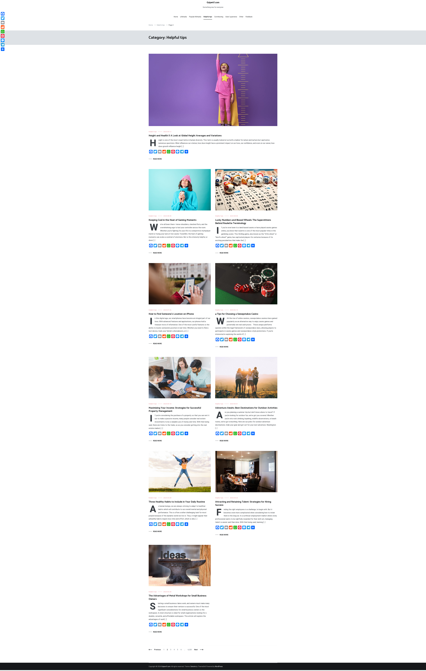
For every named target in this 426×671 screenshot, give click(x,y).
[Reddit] (2, 27)
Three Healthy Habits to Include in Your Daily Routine (177, 502)
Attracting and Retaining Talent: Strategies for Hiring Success (243, 503)
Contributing (218, 17)
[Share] (2, 49)
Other (241, 17)
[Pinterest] (2, 36)
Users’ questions (231, 17)
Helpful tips (207, 17)
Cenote (193, 666)
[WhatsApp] (2, 31)
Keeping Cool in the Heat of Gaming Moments (172, 220)
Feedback (249, 17)
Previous (157, 650)
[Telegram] (2, 45)
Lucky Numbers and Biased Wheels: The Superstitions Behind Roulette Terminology (243, 221)
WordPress (219, 666)
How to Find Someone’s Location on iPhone (171, 314)
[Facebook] (2, 14)
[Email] (2, 22)
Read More (157, 159)
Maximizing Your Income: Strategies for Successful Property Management (175, 409)
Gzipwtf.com (213, 2)
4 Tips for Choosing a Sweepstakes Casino (236, 314)
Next (196, 650)
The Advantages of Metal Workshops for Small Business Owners (177, 597)
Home (176, 17)
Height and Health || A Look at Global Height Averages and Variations (185, 136)
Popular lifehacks (195, 17)
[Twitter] (2, 18)
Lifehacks (183, 17)
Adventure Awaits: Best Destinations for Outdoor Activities (246, 408)
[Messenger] (2, 40)
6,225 (190, 650)
